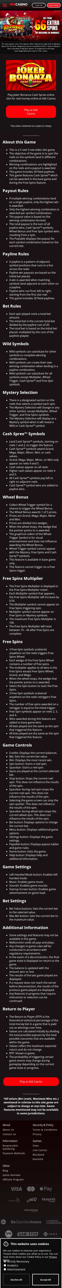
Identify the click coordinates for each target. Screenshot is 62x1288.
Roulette (38, 1159)
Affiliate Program (13, 1179)
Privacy (37, 1134)
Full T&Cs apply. (41, 51)
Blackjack (38, 1154)
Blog (5, 1170)
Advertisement (15, 1269)
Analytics (12, 1265)
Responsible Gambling (10, 1147)
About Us (8, 1129)
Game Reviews (12, 1175)
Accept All (45, 1279)
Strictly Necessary (17, 1261)
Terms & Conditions (45, 1129)
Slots (36, 1145)
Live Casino (40, 1150)
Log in (39, 5)
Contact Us (9, 1134)
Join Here (54, 5)
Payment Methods (14, 1153)
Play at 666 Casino (31, 111)
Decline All (16, 1279)
